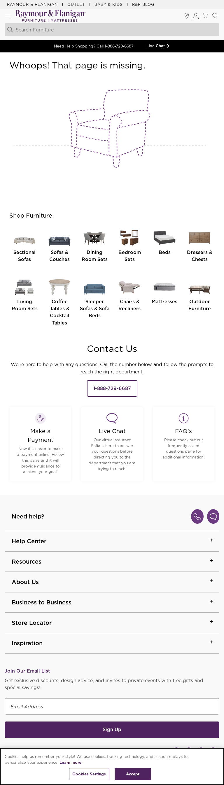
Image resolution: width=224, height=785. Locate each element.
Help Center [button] (29, 541)
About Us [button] (25, 581)
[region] (112, 766)
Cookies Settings (89, 774)
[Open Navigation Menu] (7, 16)
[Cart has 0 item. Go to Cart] (205, 16)
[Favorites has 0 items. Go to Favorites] (214, 16)
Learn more (70, 762)
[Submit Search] (9, 29)
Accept (133, 774)
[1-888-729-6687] (197, 516)
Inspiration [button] (27, 643)
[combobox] (105, 29)
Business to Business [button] (41, 602)
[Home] (50, 16)
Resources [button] (26, 561)
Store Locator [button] (32, 622)
